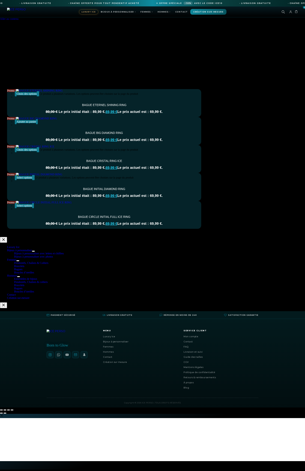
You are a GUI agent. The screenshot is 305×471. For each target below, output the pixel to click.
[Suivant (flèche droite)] (5, 413)
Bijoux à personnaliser (118, 12)
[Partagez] (8, 409)
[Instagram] (50, 354)
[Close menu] (3, 240)
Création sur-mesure (208, 12)
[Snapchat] (84, 354)
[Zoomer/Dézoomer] (1, 409)
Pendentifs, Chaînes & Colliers (31, 262)
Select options (24, 177)
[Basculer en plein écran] (5, 409)
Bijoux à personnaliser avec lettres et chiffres (39, 253)
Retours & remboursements (200, 377)
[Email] (75, 354)
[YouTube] (67, 354)
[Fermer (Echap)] (12, 409)
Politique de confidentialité (199, 372)
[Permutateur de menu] (33, 251)
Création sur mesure (115, 362)
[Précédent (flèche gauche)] (1, 413)
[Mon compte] (290, 11)
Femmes (146, 12)
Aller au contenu (9, 18)
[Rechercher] (283, 11)
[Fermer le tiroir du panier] (3, 305)
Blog (186, 387)
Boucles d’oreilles (24, 272)
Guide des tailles (193, 357)
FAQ (186, 346)
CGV (186, 362)
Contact (181, 12)
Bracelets (19, 266)
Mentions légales (193, 367)
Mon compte (191, 336)
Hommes (164, 12)
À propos (189, 382)
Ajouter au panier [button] (26, 121)
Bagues (18, 269)
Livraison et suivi (193, 352)
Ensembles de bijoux (25, 278)
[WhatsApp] (58, 354)
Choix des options (27, 93)
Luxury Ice (89, 12)
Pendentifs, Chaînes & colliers (31, 281)
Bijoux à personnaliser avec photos (33, 256)
